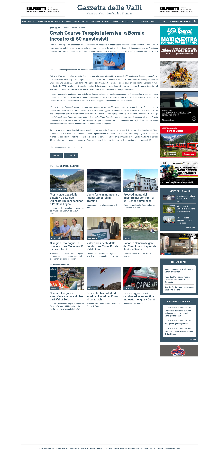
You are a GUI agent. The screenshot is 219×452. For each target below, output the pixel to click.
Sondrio (135, 21)
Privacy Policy (164, 448)
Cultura (115, 21)
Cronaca (105, 21)
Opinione (161, 21)
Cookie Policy (175, 448)
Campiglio (125, 21)
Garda (76, 21)
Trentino (84, 21)
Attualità (144, 21)
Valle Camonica (28, 21)
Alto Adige (95, 21)
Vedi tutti (192, 339)
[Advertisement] (179, 367)
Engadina (59, 21)
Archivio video (191, 228)
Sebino (68, 21)
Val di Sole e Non (45, 21)
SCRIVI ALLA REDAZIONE (180, 21)
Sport (153, 21)
